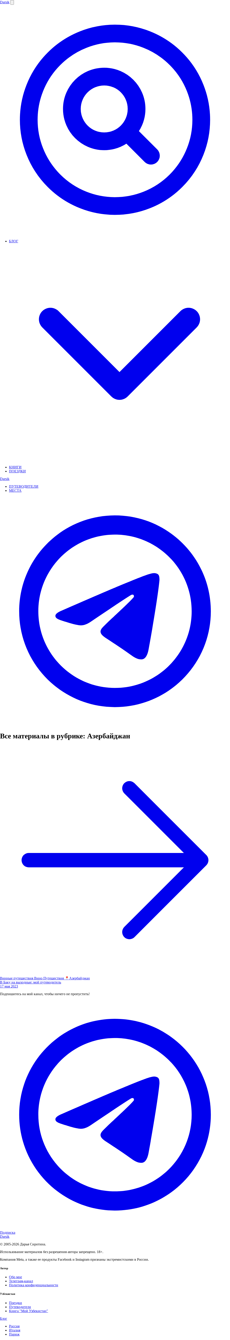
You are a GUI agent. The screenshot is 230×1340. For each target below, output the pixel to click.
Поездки (15, 1303)
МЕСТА (15, 490)
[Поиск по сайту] (115, 233)
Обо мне (15, 1277)
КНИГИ (15, 467)
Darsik (4, 2)
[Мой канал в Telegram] (115, 725)
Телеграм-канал (21, 1281)
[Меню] (12, 2)
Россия (14, 1326)
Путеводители (20, 1307)
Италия (14, 1330)
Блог (3, 1318)
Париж (14, 1334)
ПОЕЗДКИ (17, 471)
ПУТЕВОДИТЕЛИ (23, 486)
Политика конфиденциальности (33, 1285)
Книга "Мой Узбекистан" (28, 1311)
